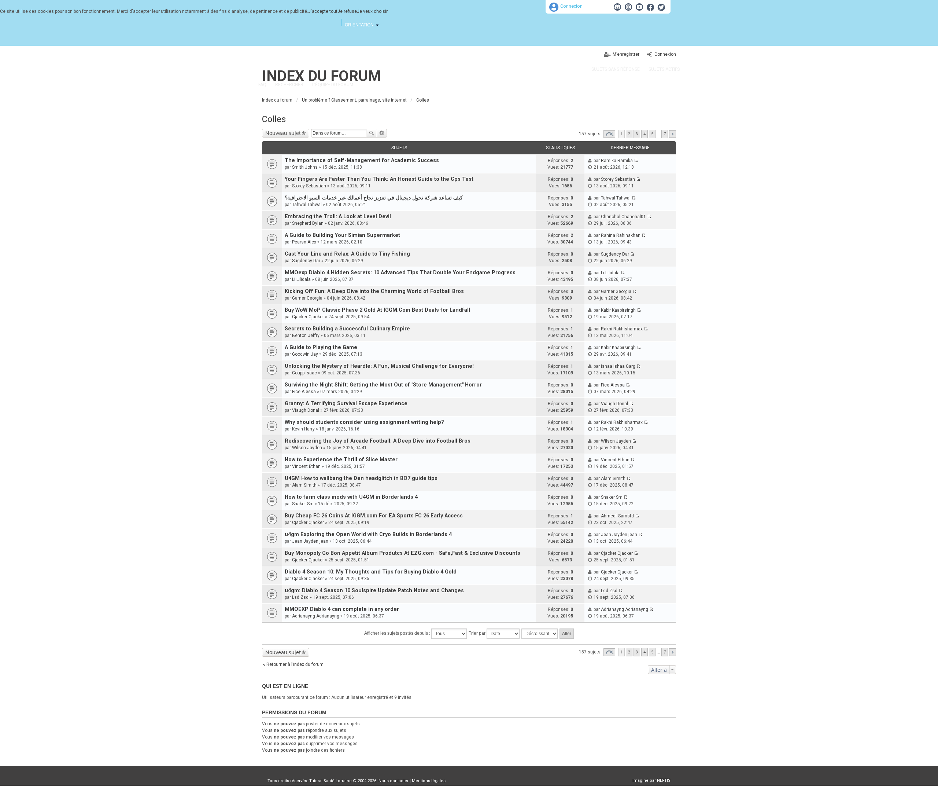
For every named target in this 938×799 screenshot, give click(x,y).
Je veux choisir (372, 11)
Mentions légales (429, 780)
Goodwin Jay (305, 354)
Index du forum (321, 76)
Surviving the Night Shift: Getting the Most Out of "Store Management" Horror (383, 385)
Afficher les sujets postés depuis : (397, 633)
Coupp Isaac (304, 372)
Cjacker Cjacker (308, 316)
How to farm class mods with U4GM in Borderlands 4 (351, 497)
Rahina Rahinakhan (620, 235)
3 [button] (637, 134)
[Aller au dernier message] (636, 160)
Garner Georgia (307, 298)
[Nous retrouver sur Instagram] (628, 6)
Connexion (571, 6)
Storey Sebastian (309, 185)
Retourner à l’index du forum (295, 664)
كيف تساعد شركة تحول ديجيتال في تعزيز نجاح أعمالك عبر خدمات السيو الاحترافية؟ (374, 198)
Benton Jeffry (306, 335)
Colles (274, 119)
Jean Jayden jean (310, 541)
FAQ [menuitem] (262, 84)
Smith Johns (305, 167)
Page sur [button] (609, 134)
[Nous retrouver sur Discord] (617, 6)
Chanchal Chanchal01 (623, 216)
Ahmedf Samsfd (617, 515)
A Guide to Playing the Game (321, 347)
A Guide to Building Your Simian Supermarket (342, 235)
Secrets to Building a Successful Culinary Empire (347, 329)
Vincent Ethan (306, 466)
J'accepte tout (322, 11)
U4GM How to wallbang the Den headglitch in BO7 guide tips (361, 478)
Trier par (478, 633)
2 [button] (629, 134)
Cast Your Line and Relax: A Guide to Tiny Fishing (347, 254)
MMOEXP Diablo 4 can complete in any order (342, 609)
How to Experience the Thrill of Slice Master (341, 460)
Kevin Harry (303, 429)
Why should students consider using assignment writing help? (364, 422)
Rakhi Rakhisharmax (622, 328)
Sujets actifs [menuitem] (664, 69)
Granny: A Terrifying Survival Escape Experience (346, 403)
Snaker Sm (303, 503)
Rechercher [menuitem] (289, 84)
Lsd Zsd (300, 597)
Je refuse (347, 11)
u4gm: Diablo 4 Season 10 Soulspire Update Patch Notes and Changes (374, 590)
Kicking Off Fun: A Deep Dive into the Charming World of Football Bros (374, 291)
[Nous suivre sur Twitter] (661, 6)
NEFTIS (664, 780)
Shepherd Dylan (308, 223)
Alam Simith (304, 485)
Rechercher (371, 133)
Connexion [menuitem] (665, 54)
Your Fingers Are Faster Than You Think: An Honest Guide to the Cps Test (379, 179)
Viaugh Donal (305, 410)
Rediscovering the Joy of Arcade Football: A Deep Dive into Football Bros (377, 441)
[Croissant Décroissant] (539, 633)
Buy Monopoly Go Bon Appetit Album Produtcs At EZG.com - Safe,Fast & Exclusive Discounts (402, 553)
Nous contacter (393, 780)
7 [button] (665, 134)
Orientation (359, 25)
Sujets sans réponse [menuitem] (615, 69)
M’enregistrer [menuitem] (626, 54)
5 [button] (652, 134)
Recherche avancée (382, 133)
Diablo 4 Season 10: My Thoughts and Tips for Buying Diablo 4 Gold (371, 572)
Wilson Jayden (307, 447)
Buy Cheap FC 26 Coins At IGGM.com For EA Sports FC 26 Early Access (374, 516)
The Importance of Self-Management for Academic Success (362, 160)
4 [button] (644, 134)
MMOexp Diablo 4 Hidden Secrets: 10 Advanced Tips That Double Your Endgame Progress (400, 273)
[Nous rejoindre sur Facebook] (650, 6)
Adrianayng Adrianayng (315, 616)
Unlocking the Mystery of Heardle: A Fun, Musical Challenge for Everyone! (379, 366)
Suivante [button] (672, 134)
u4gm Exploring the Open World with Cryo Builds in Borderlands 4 (368, 534)
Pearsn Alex (304, 242)
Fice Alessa (304, 391)
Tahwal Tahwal (307, 204)
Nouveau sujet (283, 132)
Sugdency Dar (306, 260)
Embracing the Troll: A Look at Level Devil (338, 216)
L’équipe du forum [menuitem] (332, 84)
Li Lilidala (301, 279)
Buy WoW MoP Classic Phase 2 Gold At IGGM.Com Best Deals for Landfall (377, 310)
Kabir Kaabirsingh (618, 310)
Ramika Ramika (617, 160)
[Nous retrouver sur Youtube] (639, 6)
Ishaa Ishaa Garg (618, 366)
